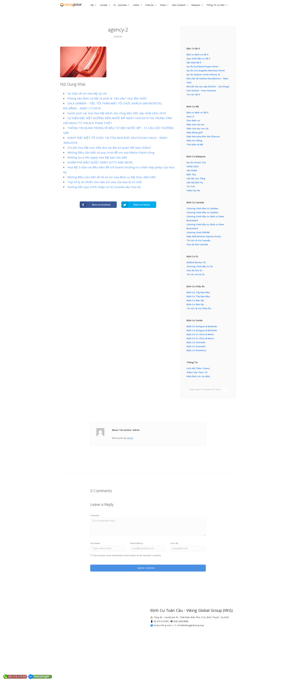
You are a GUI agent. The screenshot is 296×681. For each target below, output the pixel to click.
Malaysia (195, 5)
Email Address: (136, 543)
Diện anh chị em (195, 124)
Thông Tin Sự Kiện (215, 5)
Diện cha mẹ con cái (197, 128)
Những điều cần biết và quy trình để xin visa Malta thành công (110, 153)
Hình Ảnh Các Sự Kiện (198, 376)
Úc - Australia (120, 5)
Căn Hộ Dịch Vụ (195, 182)
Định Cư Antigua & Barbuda (202, 326)
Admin (130, 438)
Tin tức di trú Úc (196, 274)
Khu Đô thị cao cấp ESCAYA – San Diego (208, 86)
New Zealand (178, 5)
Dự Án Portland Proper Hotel (202, 66)
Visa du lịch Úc (194, 270)
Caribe (136, 5)
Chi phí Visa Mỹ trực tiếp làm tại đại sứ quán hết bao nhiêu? (109, 148)
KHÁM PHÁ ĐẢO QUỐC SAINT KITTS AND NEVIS (100, 162)
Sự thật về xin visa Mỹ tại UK (87, 93)
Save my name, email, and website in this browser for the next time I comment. (127, 555)
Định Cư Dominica (196, 350)
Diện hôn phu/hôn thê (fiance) (203, 136)
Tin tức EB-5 (193, 94)
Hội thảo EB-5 (194, 62)
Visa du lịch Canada (197, 244)
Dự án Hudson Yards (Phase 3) (203, 74)
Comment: (94, 515)
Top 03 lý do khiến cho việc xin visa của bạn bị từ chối (104, 182)
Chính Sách (193, 166)
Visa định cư (193, 120)
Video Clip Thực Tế (197, 372)
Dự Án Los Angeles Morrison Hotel (206, 70)
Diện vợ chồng (194, 140)
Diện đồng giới (195, 132)
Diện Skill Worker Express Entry (204, 236)
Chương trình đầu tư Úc (200, 266)
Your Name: (95, 543)
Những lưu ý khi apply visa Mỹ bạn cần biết (97, 157)
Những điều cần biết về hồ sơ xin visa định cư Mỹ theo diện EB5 (111, 177)
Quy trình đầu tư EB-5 (198, 58)
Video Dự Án (193, 190)
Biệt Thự (191, 174)
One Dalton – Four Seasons (201, 90)
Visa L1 (190, 116)
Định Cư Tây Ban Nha (198, 292)
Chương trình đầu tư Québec (203, 208)
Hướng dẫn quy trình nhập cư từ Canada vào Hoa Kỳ (104, 187)
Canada (103, 5)
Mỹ (92, 5)
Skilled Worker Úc (196, 262)
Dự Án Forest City (196, 162)
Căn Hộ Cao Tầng (196, 178)
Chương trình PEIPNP (198, 232)
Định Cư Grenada (196, 342)
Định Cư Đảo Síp (195, 300)
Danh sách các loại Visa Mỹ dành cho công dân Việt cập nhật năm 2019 (116, 113)
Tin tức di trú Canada (198, 240)
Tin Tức (191, 186)
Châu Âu (149, 5)
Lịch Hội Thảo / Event (198, 368)
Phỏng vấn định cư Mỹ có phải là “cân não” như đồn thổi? (107, 98)
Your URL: (174, 543)
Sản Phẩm (192, 170)
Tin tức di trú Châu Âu (199, 308)
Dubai (163, 5)
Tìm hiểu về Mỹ (195, 144)
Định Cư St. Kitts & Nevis (200, 334)
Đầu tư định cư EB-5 (197, 54)
